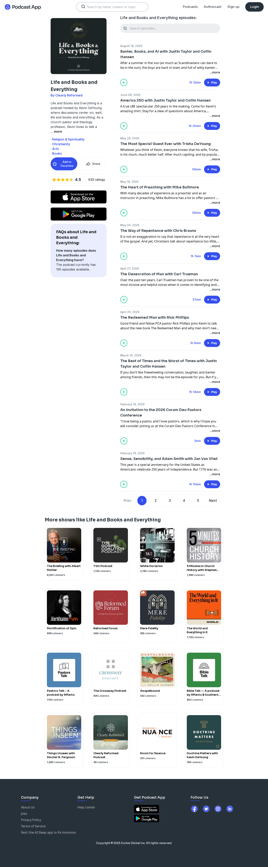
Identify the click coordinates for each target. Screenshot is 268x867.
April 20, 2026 (129, 312)
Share (96, 163)
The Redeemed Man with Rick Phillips (154, 317)
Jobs (24, 813)
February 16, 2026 (132, 453)
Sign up (233, 7)
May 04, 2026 (129, 225)
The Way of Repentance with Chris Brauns (158, 230)
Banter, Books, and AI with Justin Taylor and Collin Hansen (165, 54)
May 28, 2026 (129, 138)
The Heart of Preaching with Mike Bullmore (159, 187)
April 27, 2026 (129, 268)
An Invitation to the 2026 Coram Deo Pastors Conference (160, 412)
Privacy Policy (31, 820)
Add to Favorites (67, 163)
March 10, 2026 (130, 355)
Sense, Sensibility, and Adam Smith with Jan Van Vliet (169, 459)
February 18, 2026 (132, 404)
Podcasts (190, 7)
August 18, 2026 (131, 46)
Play (214, 82)
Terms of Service (33, 826)
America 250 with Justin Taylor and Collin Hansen (165, 100)
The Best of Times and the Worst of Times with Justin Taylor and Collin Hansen (168, 364)
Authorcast (213, 7)
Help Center (86, 807)
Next (213, 500)
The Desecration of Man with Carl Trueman (159, 274)
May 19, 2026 (129, 181)
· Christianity (60, 144)
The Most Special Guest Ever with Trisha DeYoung (165, 144)
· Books (56, 153)
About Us (28, 807)
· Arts (55, 149)
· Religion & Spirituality (68, 139)
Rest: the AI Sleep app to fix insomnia (48, 832)
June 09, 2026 (130, 94)
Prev (127, 500)
